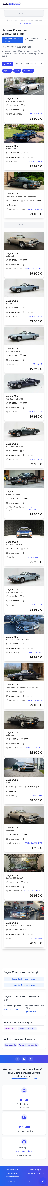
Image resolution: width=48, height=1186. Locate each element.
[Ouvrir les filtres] (42, 1180)
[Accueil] (7, 20)
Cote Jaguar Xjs (10, 1045)
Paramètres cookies (12, 1177)
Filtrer (9, 63)
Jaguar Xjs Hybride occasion (24, 979)
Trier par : (19, 63)
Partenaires (12, 1173)
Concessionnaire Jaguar (27, 1028)
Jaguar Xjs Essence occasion (24, 985)
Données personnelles (36, 1173)
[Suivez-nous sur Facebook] (24, 1059)
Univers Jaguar (10, 1028)
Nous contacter (12, 1170)
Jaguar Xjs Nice (30, 1012)
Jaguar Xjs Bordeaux (11, 1009)
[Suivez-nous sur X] (30, 1059)
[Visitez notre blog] (17, 1059)
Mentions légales (35, 1170)
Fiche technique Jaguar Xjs (28, 1045)
